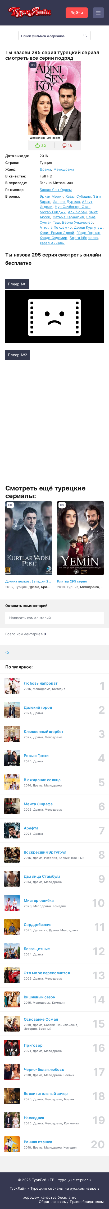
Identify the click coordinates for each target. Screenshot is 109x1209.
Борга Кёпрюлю (84, 238)
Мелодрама (63, 169)
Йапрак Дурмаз (66, 201)
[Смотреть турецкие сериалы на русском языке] (29, 13)
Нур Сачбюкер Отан (72, 207)
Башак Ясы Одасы (56, 190)
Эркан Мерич (51, 196)
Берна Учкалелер (77, 222)
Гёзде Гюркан (88, 233)
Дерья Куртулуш (88, 227)
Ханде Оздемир (53, 238)
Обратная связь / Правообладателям (71, 1201)
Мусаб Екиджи (53, 212)
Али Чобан (77, 212)
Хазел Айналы (52, 243)
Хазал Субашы (78, 196)
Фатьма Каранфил (68, 217)
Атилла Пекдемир (56, 227)
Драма (45, 169)
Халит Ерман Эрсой (57, 233)
